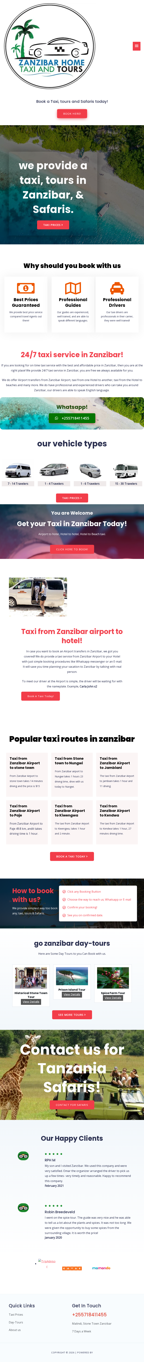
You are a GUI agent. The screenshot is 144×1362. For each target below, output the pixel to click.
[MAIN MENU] (136, 46)
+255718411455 (89, 1315)
